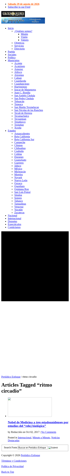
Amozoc (18, 69)
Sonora (18, 198)
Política (11, 57)
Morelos (18, 174)
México (18, 168)
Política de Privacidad (12, 466)
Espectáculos (14, 224)
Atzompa (19, 75)
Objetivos (19, 42)
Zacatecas (19, 212)
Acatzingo (19, 66)
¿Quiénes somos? (23, 31)
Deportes (12, 221)
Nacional (12, 215)
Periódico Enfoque (11, 376)
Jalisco (17, 165)
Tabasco (18, 200)
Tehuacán (19, 101)
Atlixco (18, 72)
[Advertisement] (35, 266)
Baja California (22, 136)
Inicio (11, 28)
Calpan (18, 78)
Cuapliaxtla (20, 80)
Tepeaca (18, 104)
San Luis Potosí (22, 192)
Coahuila (19, 151)
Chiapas (18, 145)
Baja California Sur (24, 139)
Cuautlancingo (21, 83)
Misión (24, 34)
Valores (24, 40)
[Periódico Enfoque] (13, 16)
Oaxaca (18, 183)
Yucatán (18, 209)
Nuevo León (20, 180)
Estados (12, 130)
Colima (18, 154)
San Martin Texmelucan (26, 107)
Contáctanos (14, 227)
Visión (24, 37)
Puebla (11, 51)
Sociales (12, 54)
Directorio (19, 48)
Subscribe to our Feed (19, 7)
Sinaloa (18, 195)
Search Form (10, 447)
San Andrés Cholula (24, 95)
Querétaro (19, 186)
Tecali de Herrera (23, 113)
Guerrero (19, 162)
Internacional (14, 218)
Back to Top (7, 471)
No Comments (48, 432)
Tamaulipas (20, 203)
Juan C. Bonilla (22, 92)
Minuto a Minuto (41, 437)
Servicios (19, 45)
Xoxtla (17, 127)
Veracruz (18, 206)
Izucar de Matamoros (25, 89)
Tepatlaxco (20, 121)
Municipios (13, 60)
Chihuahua (20, 148)
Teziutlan (19, 124)
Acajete (18, 63)
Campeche (19, 142)
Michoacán (20, 171)
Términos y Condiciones (14, 460)
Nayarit (18, 177)
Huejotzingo (20, 86)
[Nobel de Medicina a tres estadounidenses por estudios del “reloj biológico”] (30, 416)
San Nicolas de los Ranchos (28, 110)
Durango (18, 157)
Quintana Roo (21, 189)
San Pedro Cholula (24, 98)
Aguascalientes (22, 133)
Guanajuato (20, 160)
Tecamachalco (21, 116)
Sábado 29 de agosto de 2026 (23, 4)
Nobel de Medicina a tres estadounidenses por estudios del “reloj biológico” (38, 424)
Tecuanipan (20, 119)
